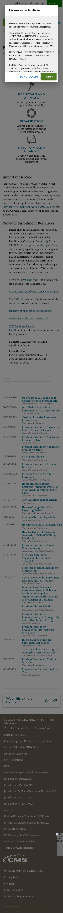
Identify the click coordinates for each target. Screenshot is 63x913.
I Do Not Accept (28, 76)
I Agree (49, 76)
